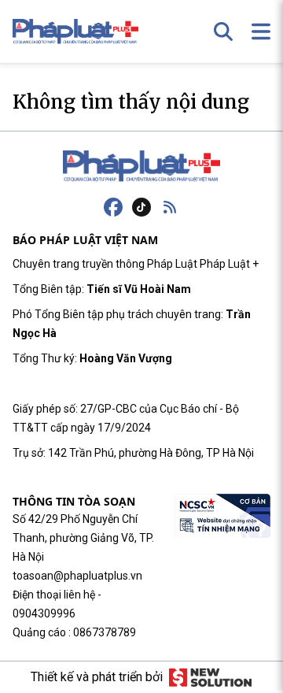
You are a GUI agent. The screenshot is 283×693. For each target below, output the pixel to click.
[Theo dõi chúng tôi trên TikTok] (141, 207)
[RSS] (169, 207)
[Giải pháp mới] (210, 677)
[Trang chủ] (141, 166)
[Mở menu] (261, 31)
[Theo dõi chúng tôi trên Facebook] (113, 207)
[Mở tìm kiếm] (223, 31)
